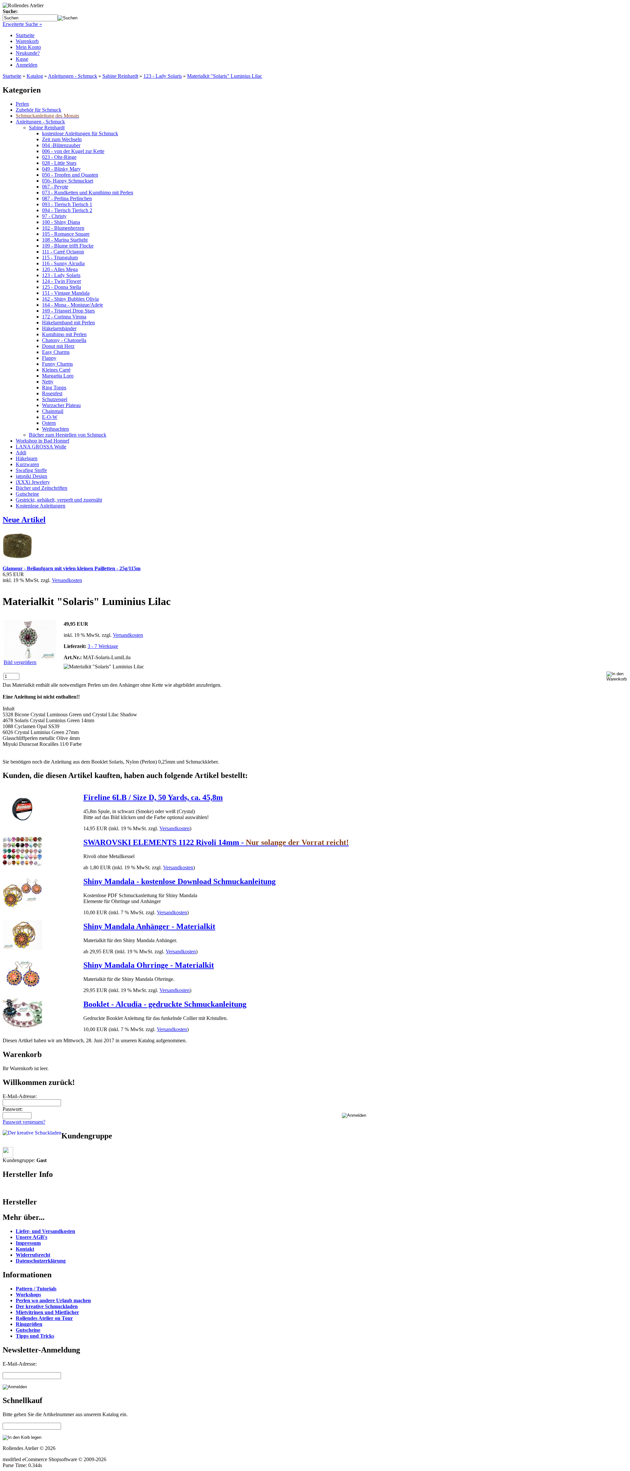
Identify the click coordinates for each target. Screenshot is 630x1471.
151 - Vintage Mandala (66, 293)
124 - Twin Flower (61, 281)
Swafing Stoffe (31, 470)
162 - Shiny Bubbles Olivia (70, 299)
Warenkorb (27, 41)
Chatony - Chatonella (64, 340)
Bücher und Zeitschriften (41, 488)
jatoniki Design (31, 476)
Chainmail (52, 411)
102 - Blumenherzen (63, 228)
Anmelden (26, 65)
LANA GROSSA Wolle (41, 446)
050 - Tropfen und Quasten (70, 175)
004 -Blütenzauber (61, 145)
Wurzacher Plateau (61, 405)
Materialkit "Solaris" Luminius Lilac (224, 76)
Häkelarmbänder (59, 328)
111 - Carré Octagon (63, 251)
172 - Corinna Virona (64, 316)
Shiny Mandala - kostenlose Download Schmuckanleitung (179, 881)
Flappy (49, 358)
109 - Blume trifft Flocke (68, 246)
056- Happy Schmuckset (67, 181)
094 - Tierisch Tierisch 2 (67, 210)
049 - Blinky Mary (61, 169)
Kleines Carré (56, 370)
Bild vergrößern (20, 662)
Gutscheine (27, 494)
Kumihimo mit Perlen (64, 334)
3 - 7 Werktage (103, 646)
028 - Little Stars (59, 163)
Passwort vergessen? (24, 1122)
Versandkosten (67, 580)
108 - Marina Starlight (65, 240)
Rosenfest (52, 393)
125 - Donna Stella (61, 287)
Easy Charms (56, 352)
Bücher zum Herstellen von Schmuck (67, 435)
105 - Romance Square (66, 234)
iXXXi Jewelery (33, 482)
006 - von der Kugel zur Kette (73, 151)
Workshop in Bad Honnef (42, 440)
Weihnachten (55, 429)
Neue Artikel (24, 519)
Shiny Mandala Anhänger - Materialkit (149, 926)
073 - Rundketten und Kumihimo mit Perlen (87, 192)
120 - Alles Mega (60, 269)
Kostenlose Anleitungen (40, 505)
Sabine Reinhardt (120, 76)
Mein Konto (28, 47)
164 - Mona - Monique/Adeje (72, 305)
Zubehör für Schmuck (38, 110)
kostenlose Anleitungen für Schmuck (80, 133)
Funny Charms (57, 364)
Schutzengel (54, 399)
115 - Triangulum (60, 257)
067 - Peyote (55, 186)
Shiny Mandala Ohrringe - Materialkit (148, 965)
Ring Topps (54, 387)
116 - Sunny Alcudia (63, 263)
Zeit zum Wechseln (62, 139)
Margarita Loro (58, 376)
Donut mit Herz (58, 346)
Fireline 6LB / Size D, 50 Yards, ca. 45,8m (153, 797)
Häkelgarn (26, 458)
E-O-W (49, 417)
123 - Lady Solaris (162, 76)
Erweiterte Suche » (22, 24)
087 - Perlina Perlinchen (67, 198)
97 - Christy (54, 216)
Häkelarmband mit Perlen (68, 322)
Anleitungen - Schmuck (72, 76)
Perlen (22, 104)
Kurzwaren (27, 464)
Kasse (22, 59)
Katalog (35, 76)
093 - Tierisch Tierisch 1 (67, 204)
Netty (47, 381)
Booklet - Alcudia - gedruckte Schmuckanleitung (164, 1004)
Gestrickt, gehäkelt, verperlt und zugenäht (59, 500)
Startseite (25, 35)
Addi (21, 452)
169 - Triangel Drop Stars (68, 311)
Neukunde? (28, 53)
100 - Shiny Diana (61, 222)
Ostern (49, 423)
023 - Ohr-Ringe (59, 157)
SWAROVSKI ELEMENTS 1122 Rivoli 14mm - (216, 842)
